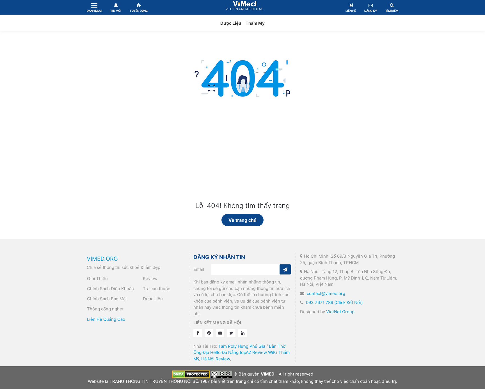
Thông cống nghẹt (105, 309)
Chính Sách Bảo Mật (107, 298)
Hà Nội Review (215, 358)
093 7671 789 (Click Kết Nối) (334, 302)
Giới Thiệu (97, 278)
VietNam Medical (245, 7)
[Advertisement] (242, 159)
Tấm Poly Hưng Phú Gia (241, 346)
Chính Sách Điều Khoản (110, 288)
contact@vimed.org (326, 293)
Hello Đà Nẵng (224, 352)
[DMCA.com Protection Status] (191, 374)
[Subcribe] (285, 269)
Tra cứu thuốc (156, 288)
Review (150, 278)
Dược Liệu (230, 23)
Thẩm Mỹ (255, 23)
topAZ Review (253, 352)
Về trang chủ (242, 220)
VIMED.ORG (102, 258)
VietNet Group (340, 311)
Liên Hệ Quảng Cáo (106, 319)
